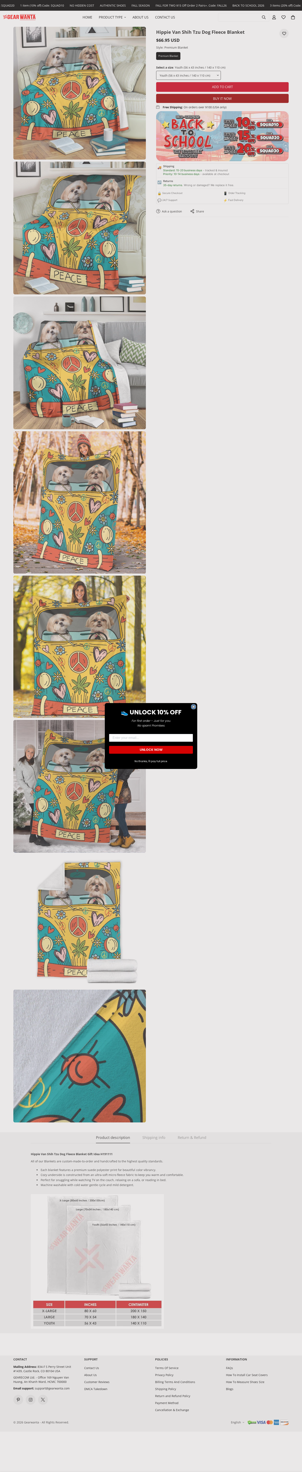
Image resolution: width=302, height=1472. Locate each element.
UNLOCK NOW (151, 749)
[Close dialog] (193, 707)
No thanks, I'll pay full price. (151, 761)
